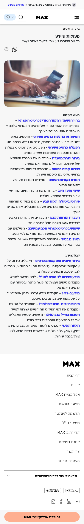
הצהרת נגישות (68, 460)
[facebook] (61, 501)
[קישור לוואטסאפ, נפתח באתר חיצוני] (6, 49)
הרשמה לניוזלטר (67, 413)
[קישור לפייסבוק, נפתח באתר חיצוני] (13, 49)
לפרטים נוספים (16, 4)
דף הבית (73, 375)
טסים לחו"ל (71, 422)
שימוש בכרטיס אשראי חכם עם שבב (54, 228)
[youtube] (77, 501)
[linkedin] (69, 501)
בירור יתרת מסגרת (66, 157)
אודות (75, 384)
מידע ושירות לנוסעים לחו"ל (59, 276)
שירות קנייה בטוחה (66, 168)
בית (77, 28)
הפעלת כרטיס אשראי (64, 147)
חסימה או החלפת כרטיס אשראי (56, 136)
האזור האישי (71, 325)
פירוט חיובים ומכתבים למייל (59, 303)
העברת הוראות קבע (65, 217)
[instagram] (53, 501)
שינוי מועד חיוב (69, 190)
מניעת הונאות (69, 403)
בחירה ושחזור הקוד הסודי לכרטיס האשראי (49, 120)
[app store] (52, 490)
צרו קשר (73, 451)
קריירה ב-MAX (68, 432)
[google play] (72, 490)
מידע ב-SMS (71, 292)
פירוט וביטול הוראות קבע (61, 201)
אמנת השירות (69, 441)
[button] (74, 5)
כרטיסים (68, 28)
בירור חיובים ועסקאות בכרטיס (57, 260)
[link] (42, 17)
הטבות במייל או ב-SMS (63, 314)
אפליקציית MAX (67, 394)
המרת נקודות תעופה (64, 179)
